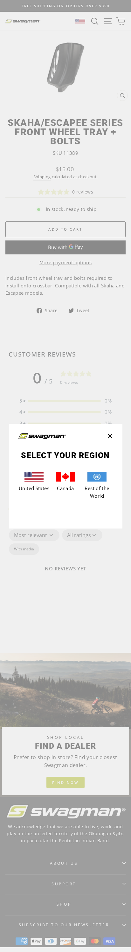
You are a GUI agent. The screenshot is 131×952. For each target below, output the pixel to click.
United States (34, 488)
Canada (65, 488)
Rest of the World (97, 492)
